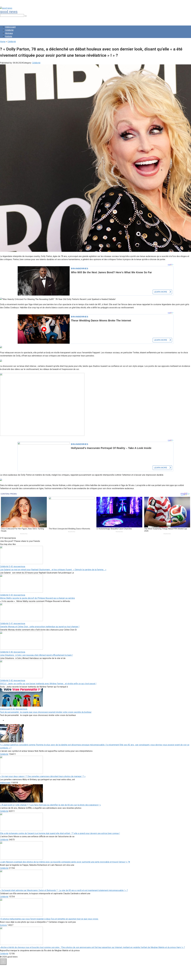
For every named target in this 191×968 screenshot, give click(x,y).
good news (9, 11)
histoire (8, 36)
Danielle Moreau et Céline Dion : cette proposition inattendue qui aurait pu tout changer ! (39, 626)
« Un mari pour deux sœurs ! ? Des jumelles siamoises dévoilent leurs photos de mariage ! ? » (42, 776)
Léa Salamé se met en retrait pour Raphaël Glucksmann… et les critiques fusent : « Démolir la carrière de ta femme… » (53, 569)
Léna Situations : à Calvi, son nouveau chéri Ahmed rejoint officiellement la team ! (36, 655)
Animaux (9, 33)
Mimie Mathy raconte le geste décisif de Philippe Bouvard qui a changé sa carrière (37, 598)
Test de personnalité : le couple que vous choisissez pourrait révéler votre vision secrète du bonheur (45, 712)
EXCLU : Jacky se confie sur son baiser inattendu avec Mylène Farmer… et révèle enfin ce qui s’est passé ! (48, 683)
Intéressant (10, 27)
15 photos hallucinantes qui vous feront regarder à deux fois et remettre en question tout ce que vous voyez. (49, 919)
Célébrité (9, 30)
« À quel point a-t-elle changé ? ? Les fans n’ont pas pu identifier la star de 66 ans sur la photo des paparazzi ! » (50, 805)
